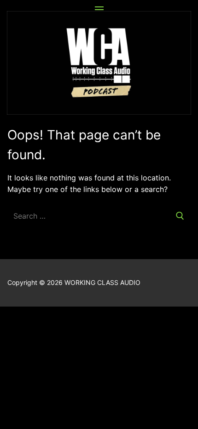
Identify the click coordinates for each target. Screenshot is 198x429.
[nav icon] (99, 9)
